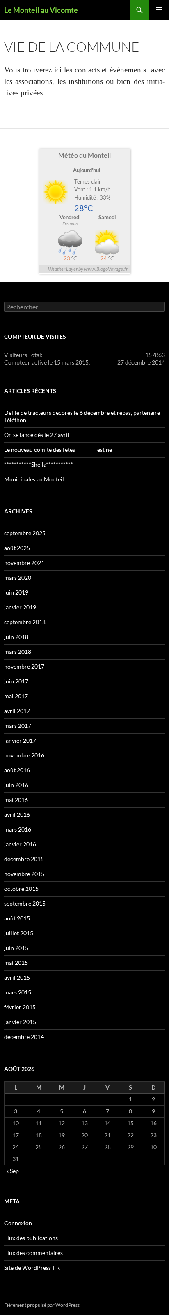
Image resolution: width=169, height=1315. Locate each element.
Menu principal (159, 10)
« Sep (12, 1170)
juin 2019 (16, 592)
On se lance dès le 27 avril (36, 434)
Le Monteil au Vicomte (41, 9)
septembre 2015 (25, 903)
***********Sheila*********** (38, 464)
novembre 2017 (24, 666)
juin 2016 (16, 784)
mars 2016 (17, 829)
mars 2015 (17, 992)
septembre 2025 (25, 533)
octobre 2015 (21, 888)
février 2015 (20, 1007)
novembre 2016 (24, 755)
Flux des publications (31, 1237)
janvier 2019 (20, 607)
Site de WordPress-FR (32, 1267)
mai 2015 (16, 962)
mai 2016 (16, 799)
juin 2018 (16, 636)
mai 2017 (16, 695)
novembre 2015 (24, 873)
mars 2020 (17, 577)
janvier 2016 (20, 844)
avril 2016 (17, 814)
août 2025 (17, 547)
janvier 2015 (20, 1021)
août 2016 (17, 770)
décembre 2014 (24, 1036)
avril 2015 (17, 977)
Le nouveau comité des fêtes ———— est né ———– (67, 449)
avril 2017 (17, 710)
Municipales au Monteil (34, 479)
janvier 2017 (20, 740)
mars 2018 (17, 651)
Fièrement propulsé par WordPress (42, 1305)
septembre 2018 (25, 621)
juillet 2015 (18, 932)
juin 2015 (16, 947)
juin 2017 (16, 681)
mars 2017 (17, 725)
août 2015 (17, 918)
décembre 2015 (24, 858)
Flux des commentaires (33, 1252)
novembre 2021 (24, 562)
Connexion (18, 1223)
